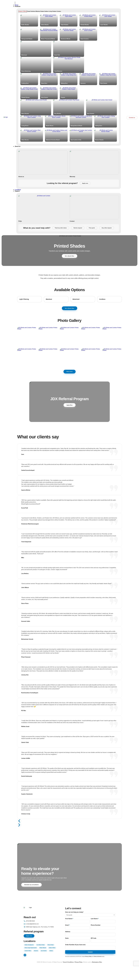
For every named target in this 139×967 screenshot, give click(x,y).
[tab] (22, 11)
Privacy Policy (88, 956)
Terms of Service (98, 956)
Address (67, 931)
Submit (90, 952)
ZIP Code (93, 938)
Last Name (95, 918)
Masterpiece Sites (97, 962)
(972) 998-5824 (30, 921)
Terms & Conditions (68, 962)
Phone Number (95, 925)
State (67, 938)
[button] (19, 821)
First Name (69, 918)
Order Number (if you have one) (75, 945)
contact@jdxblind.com (32, 924)
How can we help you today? (74, 912)
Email (67, 925)
